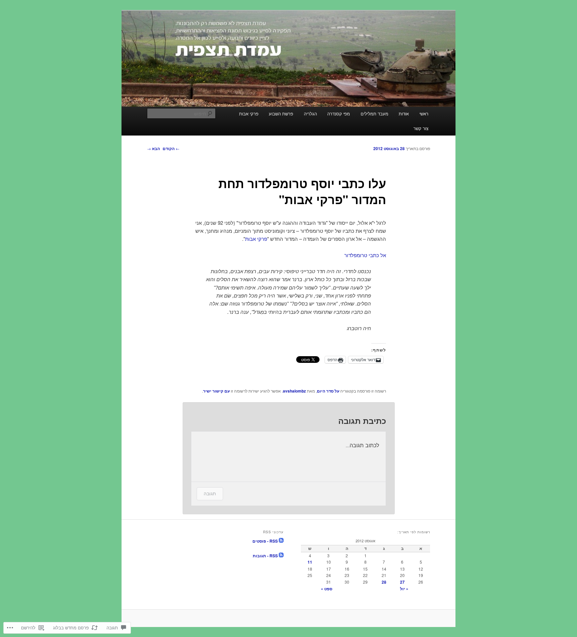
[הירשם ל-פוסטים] (281, 541)
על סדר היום (328, 391)
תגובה (210, 493)
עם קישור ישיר (216, 391)
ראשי (423, 113)
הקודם (171, 148)
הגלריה (310, 113)
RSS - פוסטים (265, 541)
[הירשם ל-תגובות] (281, 556)
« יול (404, 589)
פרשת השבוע (281, 113)
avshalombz (294, 391)
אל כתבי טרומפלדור (365, 254)
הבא (153, 148)
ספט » (326, 589)
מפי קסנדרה (338, 113)
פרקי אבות (248, 113)
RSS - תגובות (265, 556)
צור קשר (420, 128)
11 (310, 562)
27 (402, 582)
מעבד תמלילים (374, 113)
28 (384, 582)
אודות (404, 113)
